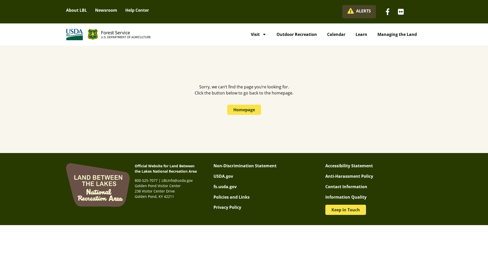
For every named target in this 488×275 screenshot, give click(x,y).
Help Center (137, 10)
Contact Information (346, 186)
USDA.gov (223, 176)
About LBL (76, 10)
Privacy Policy (227, 207)
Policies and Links (232, 197)
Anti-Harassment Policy (349, 176)
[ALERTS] (350, 11)
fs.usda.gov (225, 186)
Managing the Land (397, 34)
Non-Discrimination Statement (245, 166)
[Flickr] (400, 11)
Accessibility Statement (349, 166)
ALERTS (363, 11)
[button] (345, 210)
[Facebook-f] (387, 11)
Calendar (336, 34)
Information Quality (346, 197)
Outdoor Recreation (297, 34)
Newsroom (106, 10)
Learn (361, 34)
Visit (255, 34)
